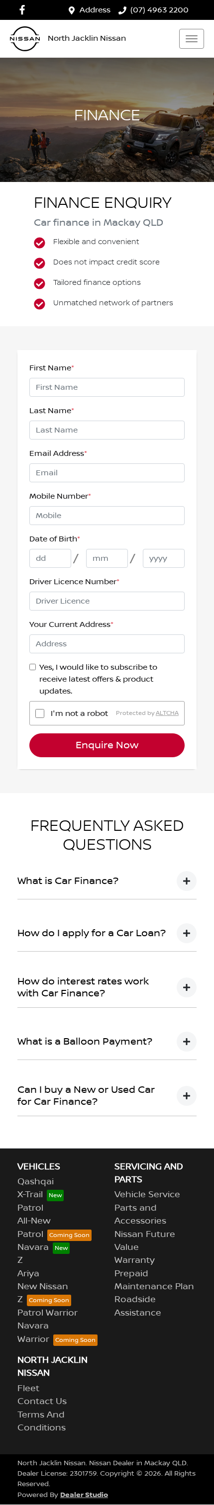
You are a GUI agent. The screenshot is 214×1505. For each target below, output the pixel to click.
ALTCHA (167, 713)
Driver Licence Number (74, 581)
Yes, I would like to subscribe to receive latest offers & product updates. (98, 679)
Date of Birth (54, 538)
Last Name (51, 410)
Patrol (30, 1208)
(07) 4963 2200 (159, 9)
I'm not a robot (79, 713)
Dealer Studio (84, 1495)
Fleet (28, 1388)
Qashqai (35, 1181)
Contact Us (42, 1401)
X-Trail (30, 1194)
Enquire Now (107, 745)
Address (95, 9)
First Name (51, 367)
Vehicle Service (147, 1194)
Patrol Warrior (47, 1313)
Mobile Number (60, 496)
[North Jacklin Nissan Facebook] (24, 9)
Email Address (58, 453)
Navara (33, 1247)
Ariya (28, 1273)
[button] (191, 39)
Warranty (134, 1260)
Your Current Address (71, 624)
